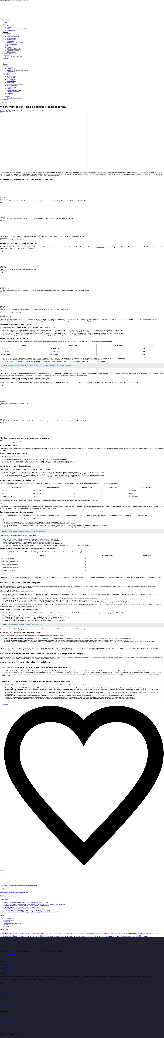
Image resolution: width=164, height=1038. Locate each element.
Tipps (29, 936)
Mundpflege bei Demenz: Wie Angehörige (8, 1020)
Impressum (6, 967)
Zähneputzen (144, 936)
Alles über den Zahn (8, 918)
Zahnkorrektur (100, 936)
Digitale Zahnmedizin (25, 933)
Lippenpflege (115, 933)
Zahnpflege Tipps (124, 936)
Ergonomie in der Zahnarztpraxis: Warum (9, 994)
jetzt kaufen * (3, 202)
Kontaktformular (7, 968)
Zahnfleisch (96, 319)
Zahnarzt (5, 924)
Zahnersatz (70, 936)
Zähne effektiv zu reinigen (34, 543)
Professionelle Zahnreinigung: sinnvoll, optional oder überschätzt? (21, 907)
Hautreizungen (76, 933)
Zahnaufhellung (50, 936)
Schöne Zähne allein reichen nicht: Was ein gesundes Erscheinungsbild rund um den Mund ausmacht (30, 912)
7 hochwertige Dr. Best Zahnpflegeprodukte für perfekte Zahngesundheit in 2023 (19, 885)
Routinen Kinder (23, 936)
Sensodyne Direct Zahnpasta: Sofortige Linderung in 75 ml (14, 892)
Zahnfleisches (100, 247)
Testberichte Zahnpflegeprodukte (12, 923)
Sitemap (5, 970)
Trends (33, 936)
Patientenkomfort (155, 933)
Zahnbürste (63, 936)
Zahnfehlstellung (79, 936)
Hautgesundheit (70, 933)
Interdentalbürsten (92, 933)
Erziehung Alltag (59, 933)
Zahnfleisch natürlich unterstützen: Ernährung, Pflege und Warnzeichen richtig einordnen (27, 910)
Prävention (10, 936)
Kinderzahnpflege (8, 920)
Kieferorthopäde (108, 933)
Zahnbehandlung (57, 936)
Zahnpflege (63, 172)
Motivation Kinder (121, 933)
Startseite (2, 111)
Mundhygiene (142, 933)
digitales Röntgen (15, 933)
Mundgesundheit (115, 330)
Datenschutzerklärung (9, 965)
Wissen (37, 936)
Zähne (137, 936)
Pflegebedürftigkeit (4, 936)
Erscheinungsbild (52, 933)
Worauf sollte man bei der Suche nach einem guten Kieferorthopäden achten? (24, 908)
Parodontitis (149, 933)
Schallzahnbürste (82, 174)
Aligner (2, 933)
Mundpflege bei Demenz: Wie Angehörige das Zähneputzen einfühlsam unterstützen (26, 905)
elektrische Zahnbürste (38, 933)
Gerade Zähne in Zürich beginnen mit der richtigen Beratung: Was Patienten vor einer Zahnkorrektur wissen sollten (34, 904)
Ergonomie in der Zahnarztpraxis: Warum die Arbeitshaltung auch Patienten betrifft (25, 902)
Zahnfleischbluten (92, 936)
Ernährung (46, 933)
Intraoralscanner (100, 933)
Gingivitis (65, 933)
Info (87, 933)
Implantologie (82, 933)
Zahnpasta (106, 936)
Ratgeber (8, 111)
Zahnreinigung (131, 936)
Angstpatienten (8, 933)
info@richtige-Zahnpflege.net (11, 954)
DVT (31, 933)
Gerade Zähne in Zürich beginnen (7, 1007)
